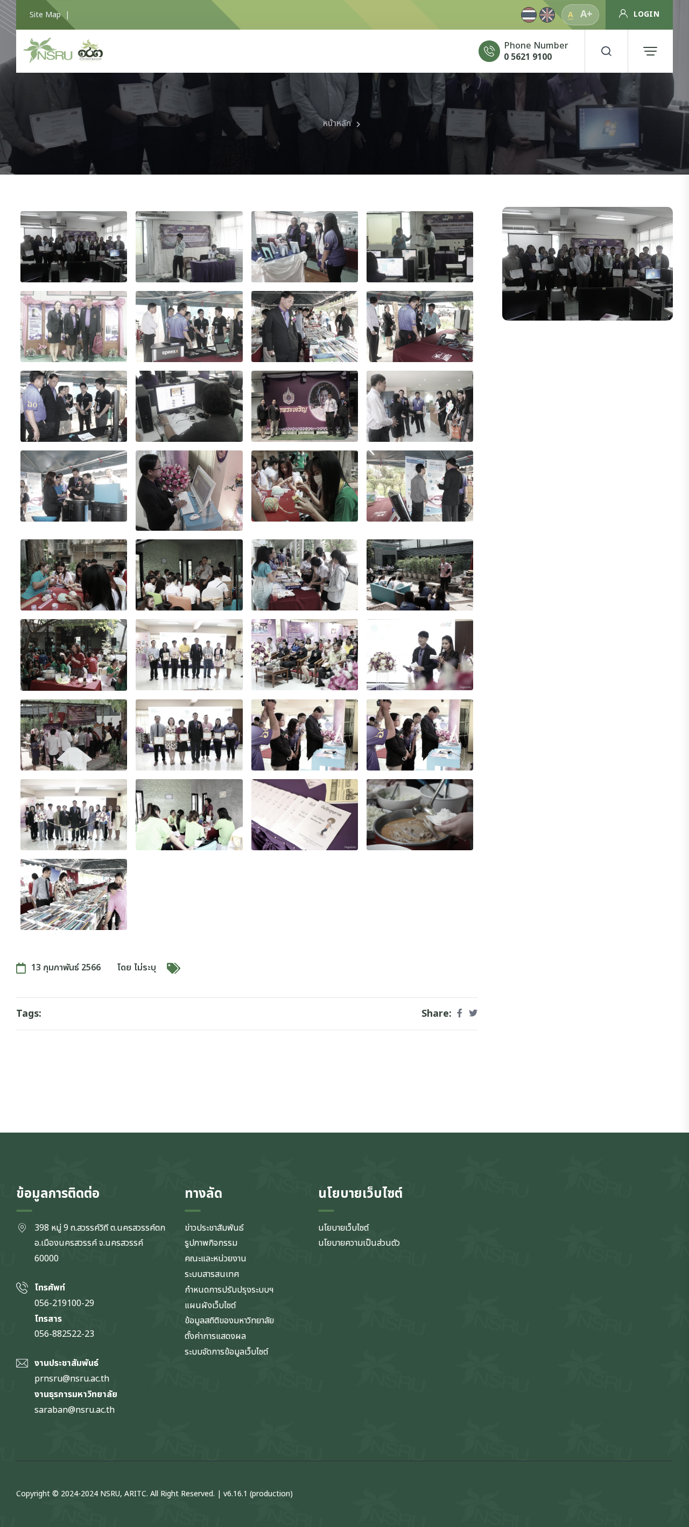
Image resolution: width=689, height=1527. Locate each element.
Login (646, 14)
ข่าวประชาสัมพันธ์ (214, 1227)
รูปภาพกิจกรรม (211, 1243)
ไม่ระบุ (145, 967)
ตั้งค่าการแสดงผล (215, 1336)
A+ (586, 14)
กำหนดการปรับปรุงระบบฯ (229, 1289)
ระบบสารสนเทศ (212, 1274)
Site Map (45, 15)
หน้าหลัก (337, 123)
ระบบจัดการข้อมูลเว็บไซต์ (226, 1351)
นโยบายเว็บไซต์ (343, 1227)
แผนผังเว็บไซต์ (210, 1305)
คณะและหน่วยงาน (216, 1258)
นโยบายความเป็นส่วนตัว (359, 1243)
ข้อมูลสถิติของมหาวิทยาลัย (229, 1320)
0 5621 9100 (528, 57)
